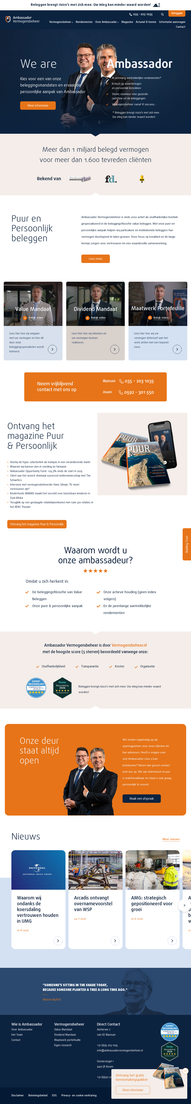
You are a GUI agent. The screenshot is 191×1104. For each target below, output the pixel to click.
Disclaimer (17, 1096)
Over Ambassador (106, 22)
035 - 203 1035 (142, 14)
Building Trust (187, 544)
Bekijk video (36, 318)
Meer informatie (38, 106)
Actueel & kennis (146, 22)
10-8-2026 (23, 931)
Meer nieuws (171, 839)
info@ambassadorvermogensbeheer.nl (120, 1051)
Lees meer (95, 259)
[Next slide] (184, 905)
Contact (180, 27)
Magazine (127, 22)
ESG (54, 1096)
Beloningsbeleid (37, 1096)
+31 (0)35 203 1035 (107, 1045)
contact (44, 389)
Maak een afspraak (141, 799)
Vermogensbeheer (60, 22)
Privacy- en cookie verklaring (78, 1096)
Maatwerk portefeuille (67, 1040)
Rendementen (84, 22)
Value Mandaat (63, 1030)
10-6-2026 (137, 919)
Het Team (17, 1035)
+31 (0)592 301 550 (107, 1077)
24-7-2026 (80, 919)
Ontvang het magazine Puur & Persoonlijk (37, 524)
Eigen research (63, 1045)
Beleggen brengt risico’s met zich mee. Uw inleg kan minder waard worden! (91, 4)
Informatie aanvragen (172, 22)
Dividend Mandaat (65, 1035)
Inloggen (176, 13)
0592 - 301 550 (139, 392)
